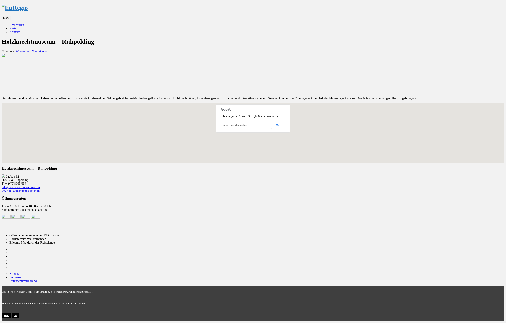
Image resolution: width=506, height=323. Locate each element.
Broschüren (16, 24)
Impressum (16, 277)
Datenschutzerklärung (23, 280)
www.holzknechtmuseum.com (21, 190)
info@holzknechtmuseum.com (21, 187)
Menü (6, 17)
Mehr (6, 315)
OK (277, 125)
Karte (12, 28)
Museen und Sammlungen (32, 51)
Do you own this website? (236, 125)
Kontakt (14, 32)
